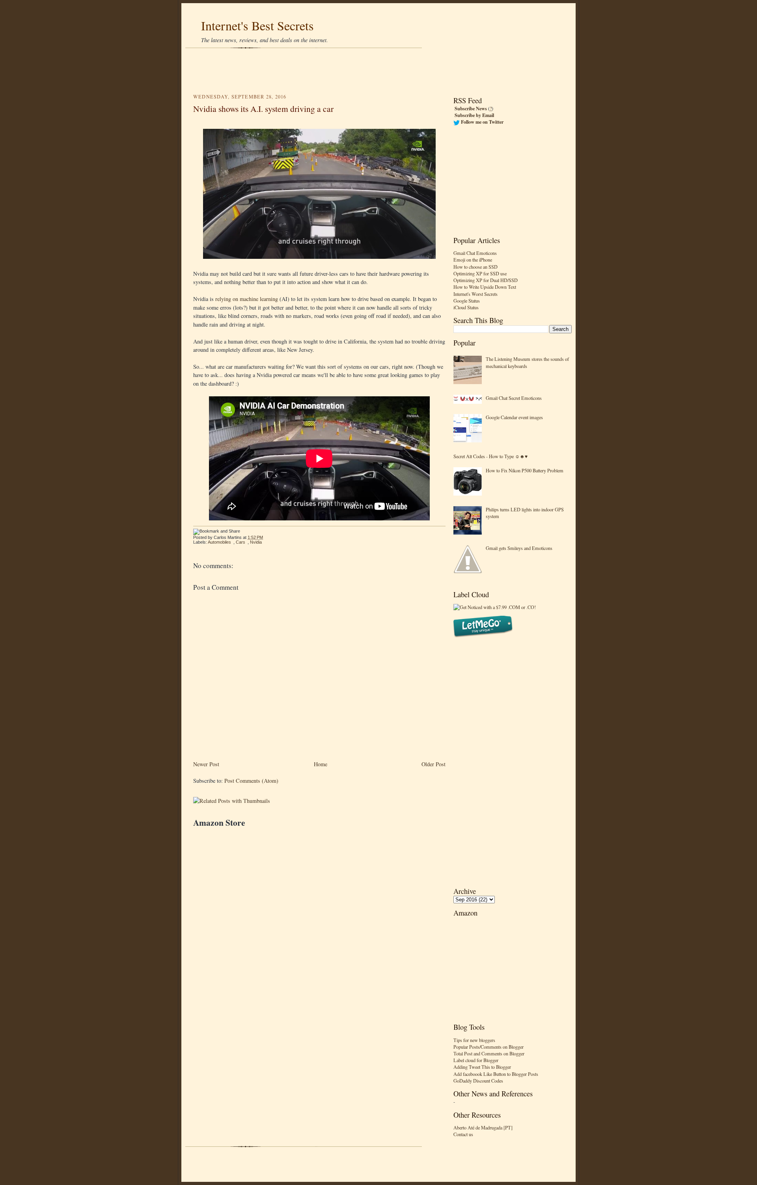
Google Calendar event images (514, 417)
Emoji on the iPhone (472, 259)
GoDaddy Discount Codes (478, 1080)
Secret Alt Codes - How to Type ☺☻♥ (490, 456)
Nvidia (256, 542)
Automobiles (219, 542)
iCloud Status (466, 307)
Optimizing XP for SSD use (480, 273)
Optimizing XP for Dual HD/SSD (485, 280)
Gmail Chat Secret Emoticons (514, 398)
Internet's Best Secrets (257, 25)
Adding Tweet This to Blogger (482, 1067)
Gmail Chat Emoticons (475, 253)
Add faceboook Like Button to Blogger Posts (495, 1074)
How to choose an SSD (475, 267)
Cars (240, 542)
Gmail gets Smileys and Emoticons (519, 548)
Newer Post (206, 764)
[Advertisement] (378, 71)
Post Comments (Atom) (251, 780)
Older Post (433, 764)
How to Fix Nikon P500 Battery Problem (524, 470)
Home (320, 764)
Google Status (466, 300)
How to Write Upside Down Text (484, 287)
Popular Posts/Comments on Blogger (488, 1047)
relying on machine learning (246, 299)
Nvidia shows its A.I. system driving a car (263, 108)
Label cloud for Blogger (475, 1060)
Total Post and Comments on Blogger (488, 1053)
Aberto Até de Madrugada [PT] (483, 1127)
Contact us (463, 1134)
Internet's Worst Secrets (475, 294)
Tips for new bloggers (474, 1040)
